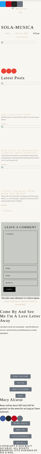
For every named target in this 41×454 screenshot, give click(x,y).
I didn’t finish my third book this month (18, 192)
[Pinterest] (8, 4)
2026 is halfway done (16, 115)
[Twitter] (3, 4)
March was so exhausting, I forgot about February (20, 151)
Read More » (4, 124)
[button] (20, 0)
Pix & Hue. (7, 452)
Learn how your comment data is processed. (20, 303)
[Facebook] (3, 418)
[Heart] (20, 4)
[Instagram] (14, 4)
